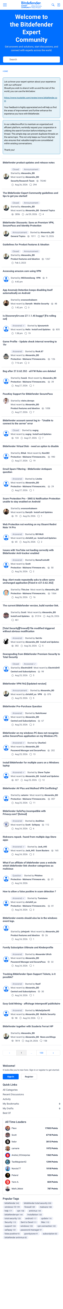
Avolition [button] (39, 821)
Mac (45, 1222)
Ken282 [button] (46, 453)
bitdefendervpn (14, 1214)
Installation (34, 1214)
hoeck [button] (24, 378)
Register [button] (29, 1076)
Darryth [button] (29, 303)
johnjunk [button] (25, 931)
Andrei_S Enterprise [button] (21, 1155)
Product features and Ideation (25, 259)
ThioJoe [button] (25, 589)
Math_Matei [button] (17, 1188)
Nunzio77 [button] (16, 1168)
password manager (31, 1230)
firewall (29, 1207)
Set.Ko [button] (38, 638)
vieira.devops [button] (27, 400)
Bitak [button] (23, 453)
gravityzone (31, 1233)
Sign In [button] (10, 1076)
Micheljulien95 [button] (42, 1010)
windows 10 (12, 1207)
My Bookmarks (31, 1103)
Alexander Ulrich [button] (43, 954)
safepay (10, 1230)
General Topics (47, 210)
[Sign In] (58, 5)
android (30, 1218)
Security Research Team (22, 181)
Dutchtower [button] (41, 713)
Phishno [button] (39, 875)
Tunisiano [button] (43, 898)
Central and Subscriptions (23, 671)
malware (46, 1207)
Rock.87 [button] (39, 351)
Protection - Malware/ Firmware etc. (28, 567)
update (46, 1218)
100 (41, 1053)
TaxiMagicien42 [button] (19, 1162)
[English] (31, 5)
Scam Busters (42, 850)
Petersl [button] (15, 1175)
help (8, 1211)
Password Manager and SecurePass (28, 750)
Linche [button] (38, 479)
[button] (6, 176)
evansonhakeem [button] (29, 300)
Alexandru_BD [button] (28, 173)
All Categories (10, 1089)
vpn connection (46, 1226)
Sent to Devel (29, 1222)
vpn (20, 1211)
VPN (38, 278)
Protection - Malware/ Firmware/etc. (28, 359)
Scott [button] (28, 564)
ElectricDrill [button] (26, 667)
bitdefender (12, 1203)
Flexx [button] (14, 1128)
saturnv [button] (24, 795)
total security (13, 1218)
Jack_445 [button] (42, 846)
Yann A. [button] (15, 1182)
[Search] (53, 5)
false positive (12, 1233)
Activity (7, 1099)
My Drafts (31, 1108)
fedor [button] (14, 1141)
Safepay (36, 824)
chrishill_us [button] (30, 538)
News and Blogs (48, 1037)
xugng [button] (35, 430)
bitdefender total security (37, 1203)
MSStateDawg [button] (28, 278)
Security (10, 1222)
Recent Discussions (13, 1094)
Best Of (7, 1113)
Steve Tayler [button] (44, 772)
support (10, 1226)
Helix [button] (27, 329)
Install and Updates (41, 329)
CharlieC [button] (42, 743)
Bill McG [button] (39, 534)
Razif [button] (38, 984)
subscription (50, 1233)
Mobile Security (41, 303)
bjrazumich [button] (43, 325)
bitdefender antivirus (16, 1237)
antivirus (35, 1211)
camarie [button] (15, 1148)
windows (26, 1226)
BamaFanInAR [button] (42, 560)
